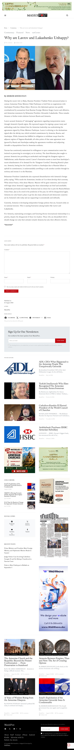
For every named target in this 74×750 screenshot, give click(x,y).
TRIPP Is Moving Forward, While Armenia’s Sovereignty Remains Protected (13, 494)
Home (5, 28)
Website (52, 277)
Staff (12, 735)
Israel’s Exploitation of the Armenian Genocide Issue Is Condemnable (13, 485)
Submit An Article (10, 740)
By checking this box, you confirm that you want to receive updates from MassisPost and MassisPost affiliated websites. (35, 346)
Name (6, 277)
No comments (9, 42)
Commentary (13, 28)
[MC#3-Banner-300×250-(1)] (19, 460)
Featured (19, 32)
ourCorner (36, 32)
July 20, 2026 (7, 498)
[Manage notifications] (68, 745)
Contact (18, 735)
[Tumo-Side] (53, 459)
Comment (7, 249)
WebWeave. (7, 745)
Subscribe (60, 340)
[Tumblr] (20, 728)
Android (32, 735)
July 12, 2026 (7, 506)
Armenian (7, 654)
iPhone (24, 735)
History (61, 654)
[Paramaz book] (54, 491)
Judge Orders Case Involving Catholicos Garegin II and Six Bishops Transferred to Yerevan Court (18, 559)
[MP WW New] (53, 598)
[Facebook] (5, 728)
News (28, 32)
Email (29, 277)
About (6, 735)
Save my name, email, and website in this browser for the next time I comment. (25, 287)
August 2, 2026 (7, 489)
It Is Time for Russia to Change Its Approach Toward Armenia (13, 503)
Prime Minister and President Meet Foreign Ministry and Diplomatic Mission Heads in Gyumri (18, 550)
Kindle (6, 737)
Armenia (42, 654)
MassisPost (7, 310)
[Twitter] (9, 728)
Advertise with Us (17, 737)
